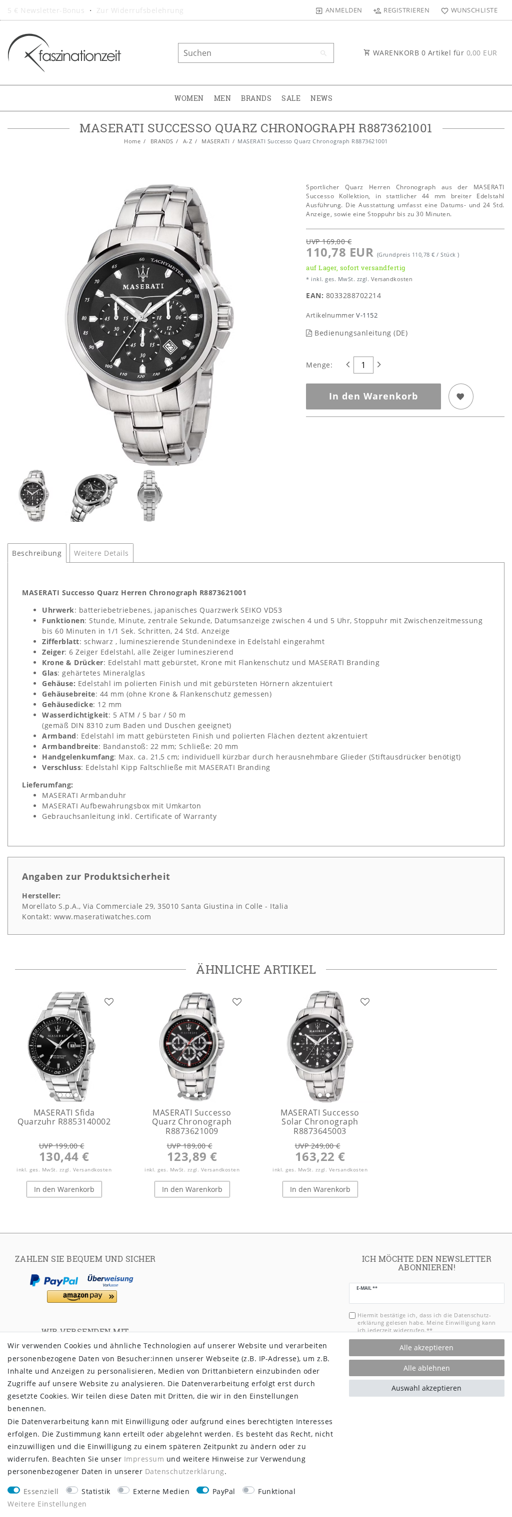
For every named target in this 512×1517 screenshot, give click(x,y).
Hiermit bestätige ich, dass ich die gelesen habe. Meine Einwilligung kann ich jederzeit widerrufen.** (427, 1322)
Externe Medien (161, 1491)
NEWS (321, 98)
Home (132, 141)
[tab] (37, 553)
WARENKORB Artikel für (434, 52)
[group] (64, 1047)
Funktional (277, 1491)
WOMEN (189, 98)
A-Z (186, 141)
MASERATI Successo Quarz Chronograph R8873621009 (192, 1122)
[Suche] (324, 53)
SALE (291, 98)
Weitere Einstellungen (47, 1504)
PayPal (224, 1491)
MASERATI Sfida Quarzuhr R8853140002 (64, 1117)
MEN (223, 98)
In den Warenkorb (373, 396)
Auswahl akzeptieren (427, 1388)
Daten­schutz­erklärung (184, 1471)
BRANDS (256, 98)
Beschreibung (37, 553)
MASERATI (215, 141)
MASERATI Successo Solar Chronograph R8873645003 (320, 1122)
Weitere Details (101, 553)
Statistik (96, 1491)
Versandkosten (390, 279)
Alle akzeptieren (427, 1347)
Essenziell (41, 1491)
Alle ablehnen (427, 1368)
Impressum (144, 1459)
